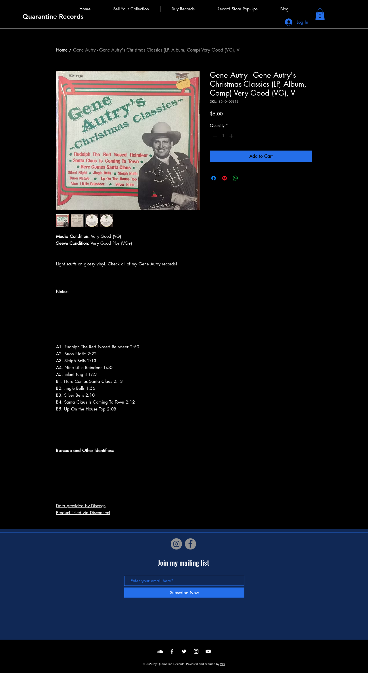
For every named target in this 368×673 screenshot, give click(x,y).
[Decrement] (214, 136)
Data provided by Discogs (81, 505)
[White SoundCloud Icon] (160, 651)
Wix (222, 664)
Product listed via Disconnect (83, 512)
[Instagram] (176, 544)
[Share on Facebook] (213, 178)
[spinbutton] (223, 136)
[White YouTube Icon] (208, 651)
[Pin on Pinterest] (224, 178)
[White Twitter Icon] (184, 651)
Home (62, 50)
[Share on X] (246, 178)
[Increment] (231, 136)
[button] (320, 14)
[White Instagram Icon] (196, 651)
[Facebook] (190, 544)
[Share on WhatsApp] (235, 178)
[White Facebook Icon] (172, 651)
